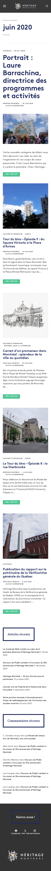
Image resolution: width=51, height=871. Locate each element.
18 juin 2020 (27, 363)
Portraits (7, 51)
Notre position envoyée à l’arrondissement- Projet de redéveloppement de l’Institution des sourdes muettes (24, 701)
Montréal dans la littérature (17, 346)
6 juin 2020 (27, 472)
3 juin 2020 (27, 582)
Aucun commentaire (15, 106)
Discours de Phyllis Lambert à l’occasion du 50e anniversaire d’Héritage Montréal (24, 749)
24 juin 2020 (28, 251)
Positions (7, 564)
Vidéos (28, 234)
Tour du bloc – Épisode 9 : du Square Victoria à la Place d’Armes (23, 243)
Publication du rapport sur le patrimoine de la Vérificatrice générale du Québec (25, 573)
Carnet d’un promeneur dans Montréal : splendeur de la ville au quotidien (24, 354)
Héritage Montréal (11, 103)
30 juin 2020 (28, 103)
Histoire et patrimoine (13, 234)
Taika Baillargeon (11, 363)
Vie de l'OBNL (20, 51)
